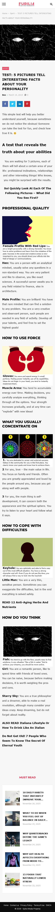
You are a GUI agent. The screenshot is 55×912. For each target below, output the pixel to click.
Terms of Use (39, 905)
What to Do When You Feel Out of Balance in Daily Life (34, 817)
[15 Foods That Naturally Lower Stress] (12, 879)
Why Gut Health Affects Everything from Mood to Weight (36, 858)
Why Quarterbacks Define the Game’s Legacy (35, 837)
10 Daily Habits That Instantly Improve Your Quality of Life (33, 796)
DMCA (48, 905)
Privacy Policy (26, 905)
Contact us (14, 905)
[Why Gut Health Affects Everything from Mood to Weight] (12, 859)
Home (4, 13)
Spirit (12, 13)
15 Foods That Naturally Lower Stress (34, 878)
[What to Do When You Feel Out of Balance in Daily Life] (12, 818)
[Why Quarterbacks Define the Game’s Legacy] (12, 838)
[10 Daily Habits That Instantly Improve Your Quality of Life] (12, 797)
